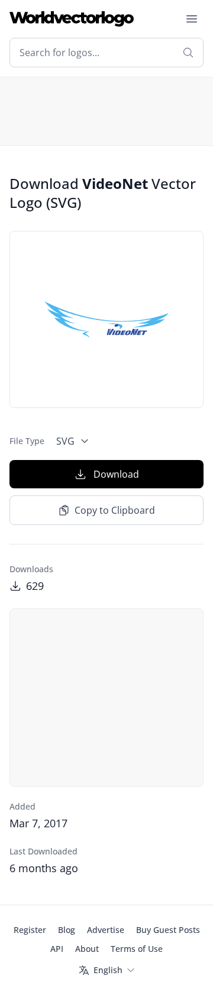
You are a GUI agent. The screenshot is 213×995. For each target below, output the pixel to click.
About (87, 948)
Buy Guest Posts (168, 929)
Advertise (105, 929)
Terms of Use (137, 948)
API (56, 948)
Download (116, 474)
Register (30, 929)
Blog (66, 929)
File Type (26, 440)
